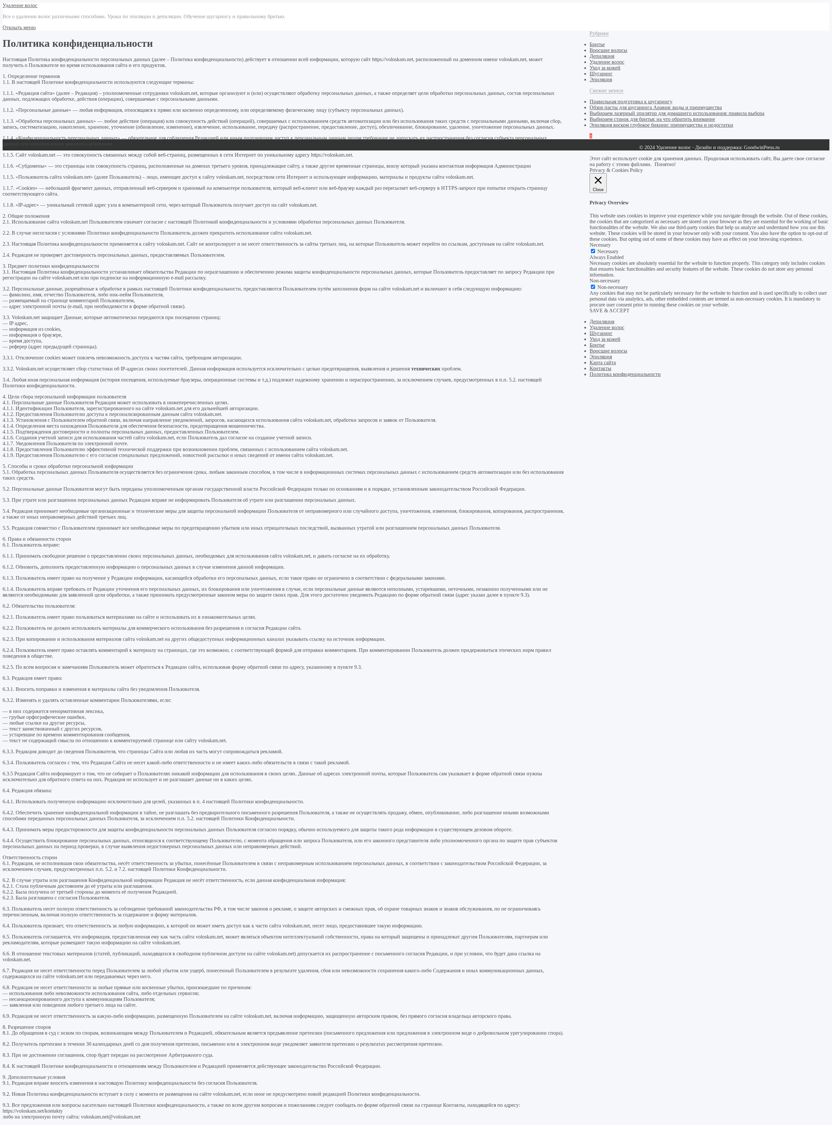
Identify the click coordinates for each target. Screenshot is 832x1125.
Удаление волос (20, 5)
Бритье (597, 44)
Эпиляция (601, 79)
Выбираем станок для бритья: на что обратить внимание (652, 119)
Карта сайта (603, 362)
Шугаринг (601, 73)
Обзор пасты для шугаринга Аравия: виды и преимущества (656, 107)
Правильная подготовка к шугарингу (631, 101)
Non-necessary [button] (605, 280)
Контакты (600, 368)
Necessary (607, 251)
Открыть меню (19, 27)
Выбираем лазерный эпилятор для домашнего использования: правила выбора (677, 113)
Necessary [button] (600, 245)
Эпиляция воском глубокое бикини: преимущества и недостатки (661, 125)
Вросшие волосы (608, 50)
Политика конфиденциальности (625, 374)
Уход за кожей (605, 68)
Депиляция (602, 56)
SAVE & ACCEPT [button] (610, 310)
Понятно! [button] (665, 164)
